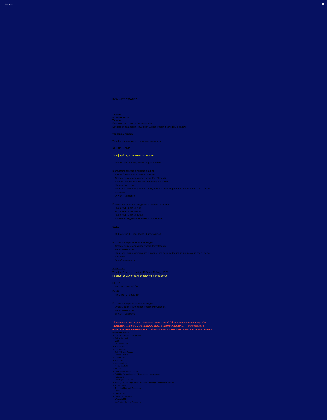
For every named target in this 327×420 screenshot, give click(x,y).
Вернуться (9, 4)
